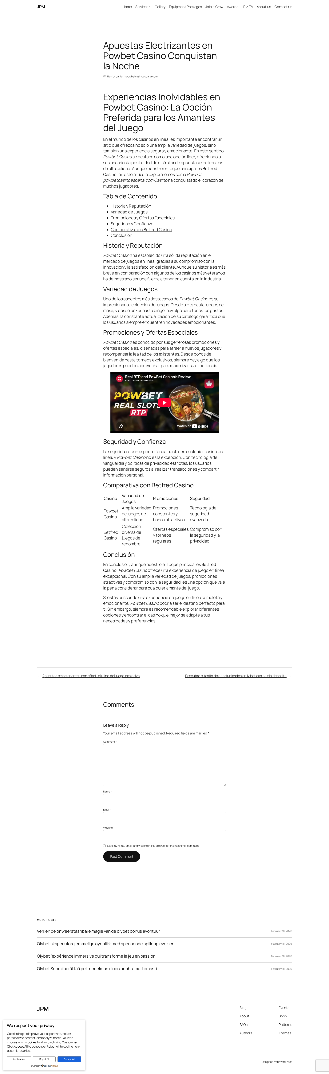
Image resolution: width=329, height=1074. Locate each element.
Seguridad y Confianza (132, 224)
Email (107, 809)
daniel (119, 76)
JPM (41, 7)
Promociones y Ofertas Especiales (143, 218)
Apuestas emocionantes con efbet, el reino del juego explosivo (91, 675)
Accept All (69, 1059)
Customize (19, 1059)
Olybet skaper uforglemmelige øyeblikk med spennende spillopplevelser (105, 943)
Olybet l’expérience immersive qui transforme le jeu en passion (96, 956)
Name (107, 791)
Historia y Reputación (131, 206)
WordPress (285, 1062)
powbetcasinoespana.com (142, 76)
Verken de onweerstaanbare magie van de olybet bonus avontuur (98, 931)
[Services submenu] (150, 7)
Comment (110, 741)
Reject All (44, 1059)
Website (108, 827)
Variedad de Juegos (129, 212)
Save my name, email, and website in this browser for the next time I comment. (153, 845)
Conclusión (121, 235)
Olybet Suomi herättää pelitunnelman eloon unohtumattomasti (97, 968)
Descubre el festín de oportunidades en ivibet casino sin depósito (236, 675)
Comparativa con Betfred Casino (141, 229)
